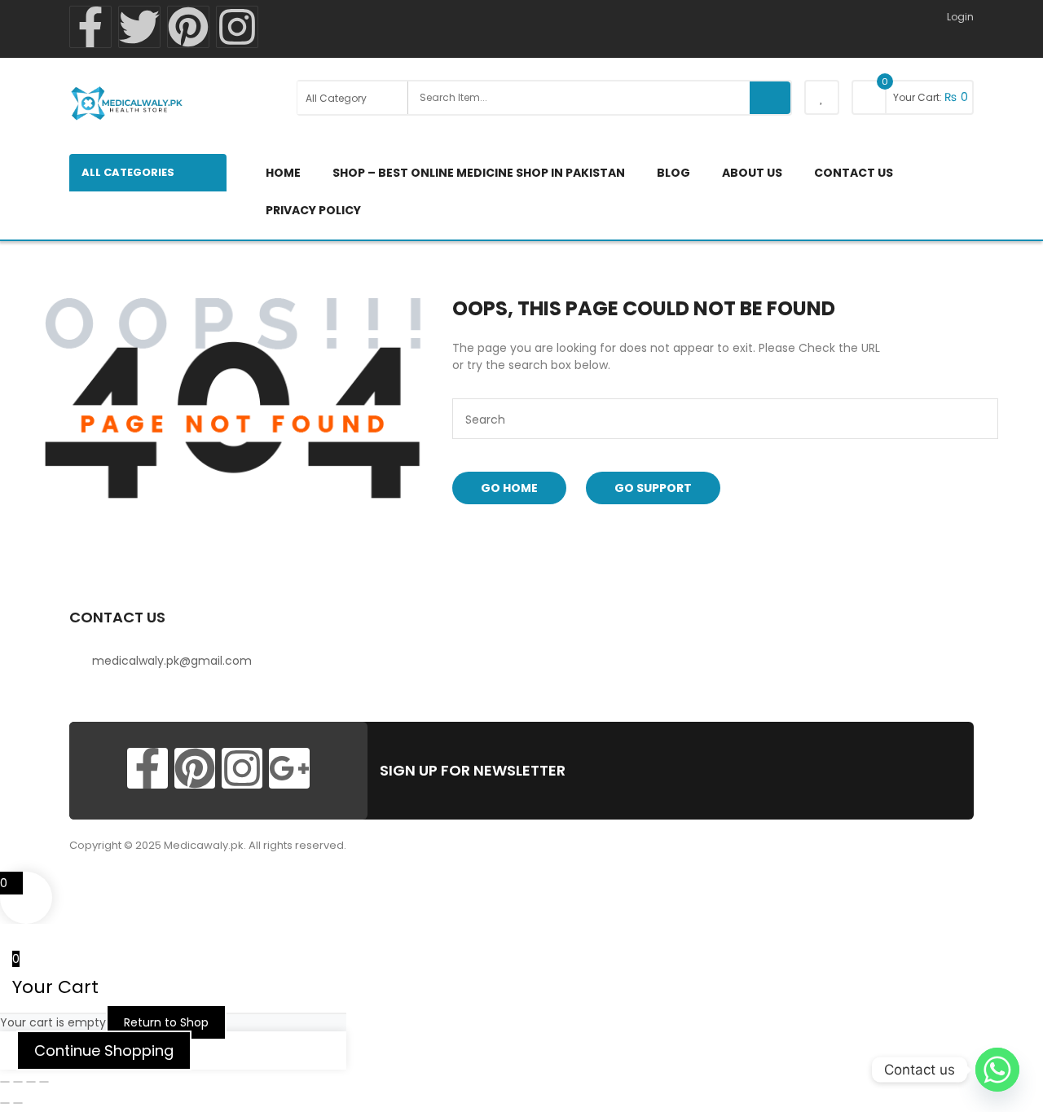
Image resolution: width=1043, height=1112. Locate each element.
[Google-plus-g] (289, 768)
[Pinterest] (188, 27)
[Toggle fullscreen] (18, 1082)
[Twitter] (139, 27)
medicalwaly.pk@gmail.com (172, 661)
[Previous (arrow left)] (5, 1103)
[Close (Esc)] (44, 1082)
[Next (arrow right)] (18, 1103)
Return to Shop (166, 1022)
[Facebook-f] (90, 27)
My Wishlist (821, 97)
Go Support (653, 488)
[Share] (31, 1082)
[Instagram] (237, 27)
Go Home (509, 488)
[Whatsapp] (997, 1070)
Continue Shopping (104, 1050)
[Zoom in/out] (5, 1082)
